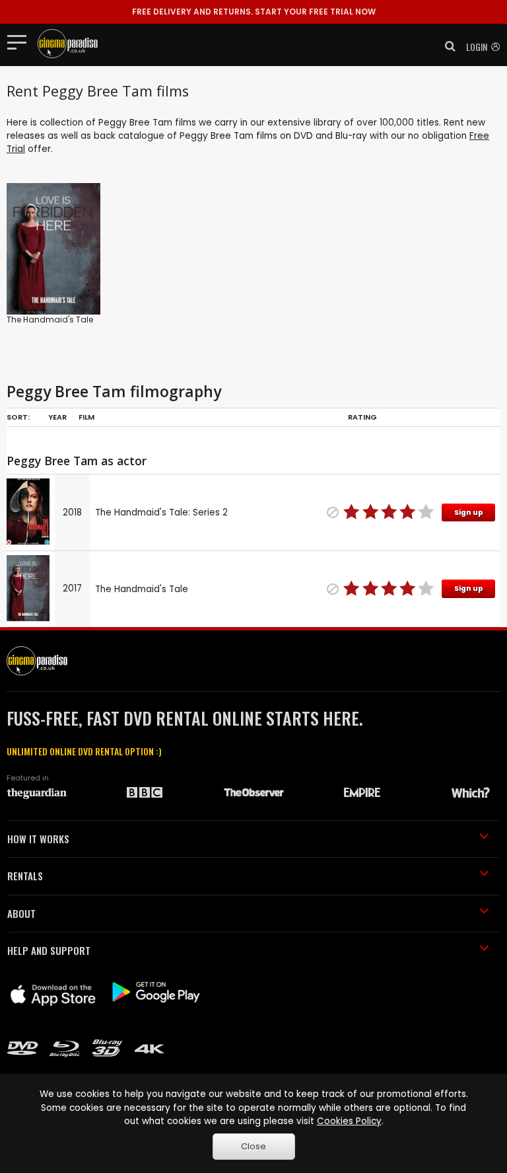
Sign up (468, 512)
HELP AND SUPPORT (48, 950)
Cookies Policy (349, 1121)
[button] (446, 46)
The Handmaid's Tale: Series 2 (161, 512)
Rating (362, 417)
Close (253, 1146)
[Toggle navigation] (21, 42)
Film (86, 417)
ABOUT (21, 913)
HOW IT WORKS (38, 838)
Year (57, 417)
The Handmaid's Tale (50, 319)
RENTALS (25, 875)
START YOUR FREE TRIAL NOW (254, 11)
